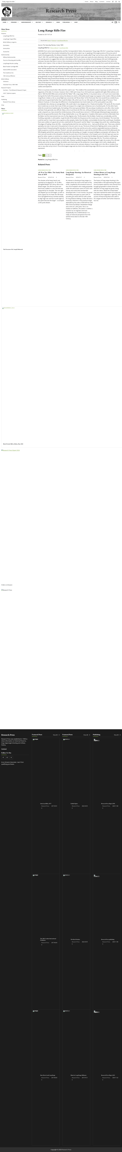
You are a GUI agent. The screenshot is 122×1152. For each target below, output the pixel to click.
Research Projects (6, 87)
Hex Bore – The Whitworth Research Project (14, 90)
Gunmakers (6, 45)
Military (38, 22)
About (91, 1)
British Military (5, 79)
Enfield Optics (74, 803)
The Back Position (75, 939)
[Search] (119, 22)
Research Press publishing (107, 939)
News (58, 22)
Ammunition (6, 48)
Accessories (6, 51)
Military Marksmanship (9, 57)
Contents (101, 1)
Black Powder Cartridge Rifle (10, 66)
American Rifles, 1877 (45, 803)
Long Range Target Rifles (9, 39)
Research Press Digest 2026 (108, 803)
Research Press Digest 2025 (108, 1075)
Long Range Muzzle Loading (10, 63)
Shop (76, 22)
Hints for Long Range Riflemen (78, 1075)
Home (86, 1)
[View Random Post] (112, 22)
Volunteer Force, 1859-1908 (10, 84)
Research (49, 22)
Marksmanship (26, 22)
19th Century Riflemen (9, 76)
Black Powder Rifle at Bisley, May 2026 (13, 444)
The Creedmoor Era (8, 73)
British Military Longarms (9, 42)
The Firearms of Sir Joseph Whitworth (13, 249)
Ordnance (5, 81)
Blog (96, 1)
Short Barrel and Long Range (47, 1075)
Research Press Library (9, 102)
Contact (108, 1)
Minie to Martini (54, 48)
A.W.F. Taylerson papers (9, 93)
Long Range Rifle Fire (62, 40)
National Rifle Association (10, 69)
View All (55, 735)
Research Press (61, 10)
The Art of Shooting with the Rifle (12, 60)
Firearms (14, 22)
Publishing (66, 22)
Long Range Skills (63, 48)
